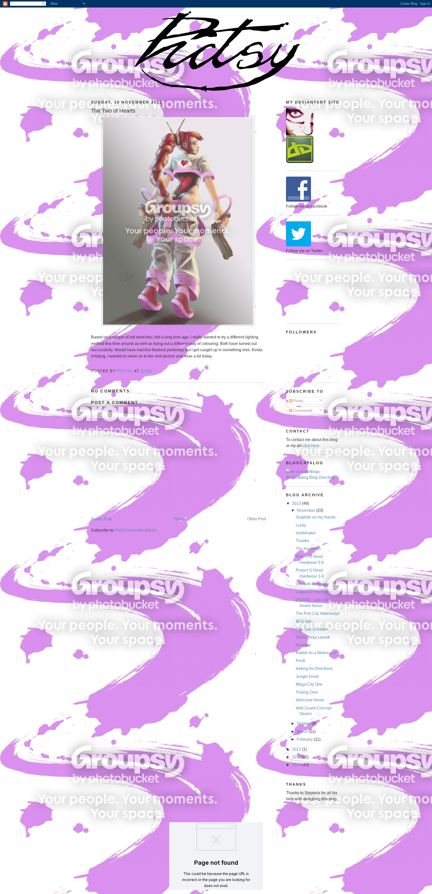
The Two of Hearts (312, 629)
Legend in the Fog (312, 592)
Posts (297, 401)
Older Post (256, 519)
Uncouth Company (312, 584)
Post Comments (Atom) (135, 530)
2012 (297, 749)
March (303, 731)
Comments (302, 410)
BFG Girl (303, 621)
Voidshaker (306, 533)
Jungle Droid (307, 676)
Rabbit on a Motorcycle (316, 653)
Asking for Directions (314, 668)
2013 (297, 503)
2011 (297, 757)
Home (179, 519)
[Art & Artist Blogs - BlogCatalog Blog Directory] (313, 477)
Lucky (301, 525)
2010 (297, 765)
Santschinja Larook (313, 637)
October (304, 723)
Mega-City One (309, 684)
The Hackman (308, 549)
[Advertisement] (311, 291)
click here (310, 445)
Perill (300, 661)
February (305, 739)
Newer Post (101, 519)
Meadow (303, 645)
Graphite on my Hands (316, 517)
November (306, 510)
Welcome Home (310, 700)
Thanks (302, 541)
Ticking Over (307, 692)
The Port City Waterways (318, 613)
